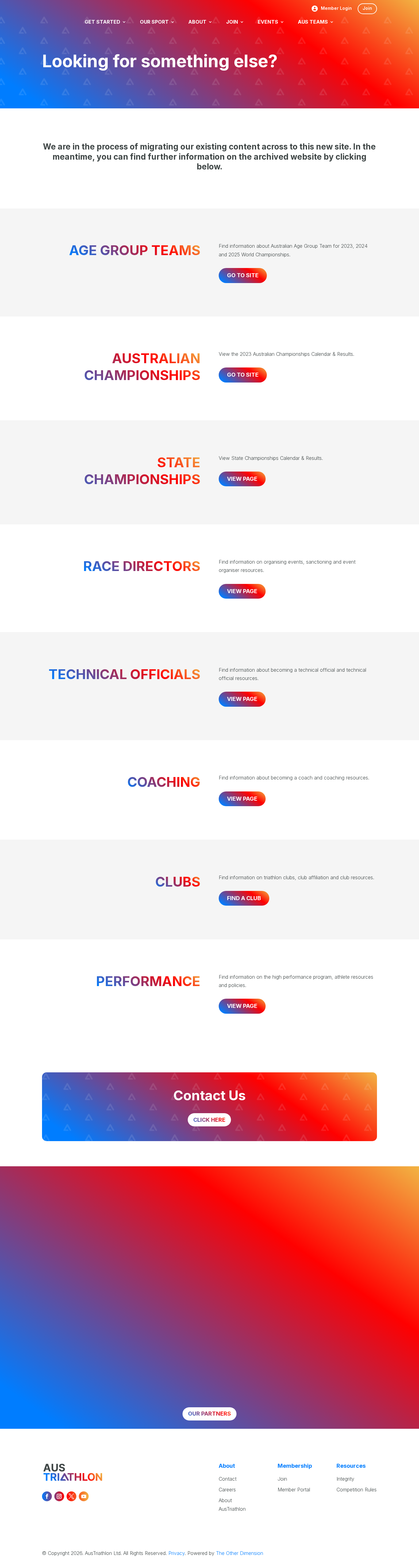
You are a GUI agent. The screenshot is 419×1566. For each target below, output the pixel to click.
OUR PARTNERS (209, 1413)
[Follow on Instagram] (59, 1496)
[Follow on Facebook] (47, 1496)
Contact (227, 1479)
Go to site (243, 275)
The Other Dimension (239, 1553)
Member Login (336, 8)
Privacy (176, 1553)
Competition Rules (356, 1489)
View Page (242, 479)
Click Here (209, 1120)
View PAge (242, 591)
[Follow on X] (71, 1496)
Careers (227, 1489)
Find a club (244, 898)
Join (367, 8)
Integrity (345, 1479)
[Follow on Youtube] (84, 1496)
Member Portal (294, 1489)
